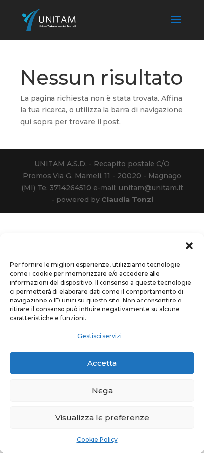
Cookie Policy (97, 439)
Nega (102, 390)
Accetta (102, 363)
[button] (189, 246)
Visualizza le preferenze (102, 417)
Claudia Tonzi (127, 199)
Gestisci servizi (99, 336)
